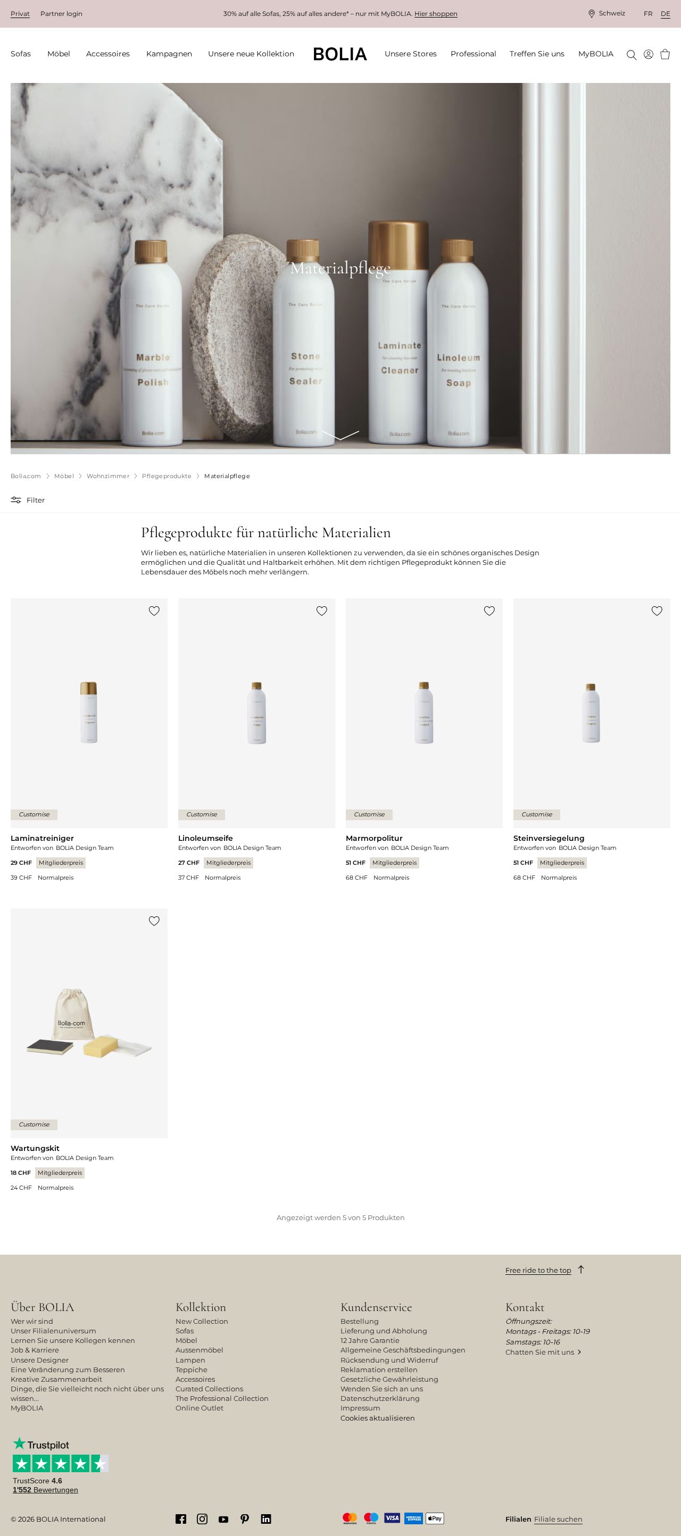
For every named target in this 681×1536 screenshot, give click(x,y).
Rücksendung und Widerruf (389, 1360)
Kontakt (525, 1307)
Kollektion (201, 1307)
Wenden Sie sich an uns (381, 1388)
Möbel (186, 1340)
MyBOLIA (27, 1408)
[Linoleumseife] (256, 740)
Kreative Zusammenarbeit (56, 1379)
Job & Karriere (35, 1350)
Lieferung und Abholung (383, 1330)
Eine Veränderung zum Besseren (68, 1369)
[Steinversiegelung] (591, 740)
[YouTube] (223, 1518)
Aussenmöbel (199, 1350)
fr (648, 14)
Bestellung (359, 1321)
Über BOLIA (42, 1307)
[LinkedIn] (266, 1518)
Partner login (61, 14)
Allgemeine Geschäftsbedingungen (403, 1350)
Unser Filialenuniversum (53, 1330)
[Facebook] (181, 1518)
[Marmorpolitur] (424, 740)
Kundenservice (376, 1307)
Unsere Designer (40, 1360)
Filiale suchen (558, 1519)
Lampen (190, 1360)
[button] (17, 500)
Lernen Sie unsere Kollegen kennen (73, 1340)
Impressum (360, 1408)
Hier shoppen (436, 14)
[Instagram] (202, 1518)
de (665, 14)
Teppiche (191, 1369)
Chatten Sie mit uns (539, 1352)
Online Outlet (199, 1408)
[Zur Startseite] (340, 54)
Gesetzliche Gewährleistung (389, 1379)
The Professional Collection (222, 1398)
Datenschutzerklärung (380, 1398)
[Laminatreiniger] (89, 740)
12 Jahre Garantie (370, 1340)
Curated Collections (209, 1388)
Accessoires (195, 1379)
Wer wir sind (32, 1321)
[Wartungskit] (89, 1050)
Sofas (185, 1330)
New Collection (202, 1321)
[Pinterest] (244, 1518)
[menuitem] (24, 54)
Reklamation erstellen (379, 1369)
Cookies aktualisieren (377, 1418)
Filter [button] (36, 500)
